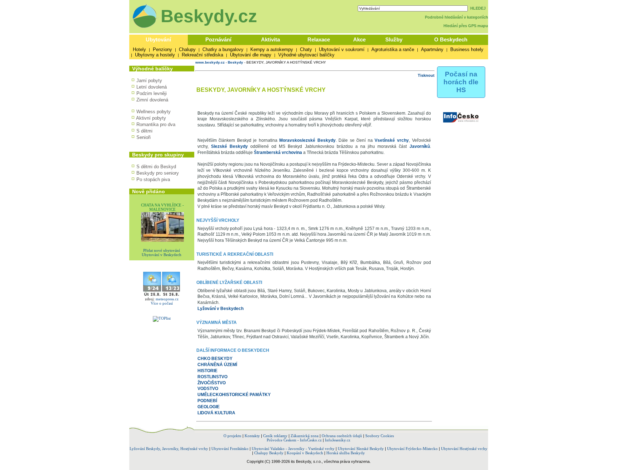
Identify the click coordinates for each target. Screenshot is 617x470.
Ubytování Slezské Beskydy (361, 448)
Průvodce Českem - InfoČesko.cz (294, 440)
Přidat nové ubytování (161, 250)
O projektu (232, 436)
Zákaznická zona (304, 436)
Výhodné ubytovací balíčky (306, 55)
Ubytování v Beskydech (161, 254)
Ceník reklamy (275, 436)
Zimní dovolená (152, 99)
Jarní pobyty (149, 80)
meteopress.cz (167, 299)
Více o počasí (162, 303)
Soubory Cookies (379, 436)
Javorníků (420, 146)
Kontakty (252, 436)
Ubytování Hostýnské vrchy (464, 448)
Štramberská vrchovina (278, 152)
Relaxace (318, 39)
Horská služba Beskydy (345, 453)
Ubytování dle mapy (250, 55)
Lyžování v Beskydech (220, 308)
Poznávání (218, 39)
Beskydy (235, 62)
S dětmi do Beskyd (156, 166)
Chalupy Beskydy (269, 453)
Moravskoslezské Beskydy (307, 140)
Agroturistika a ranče (392, 49)
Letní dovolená (151, 87)
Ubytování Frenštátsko (230, 448)
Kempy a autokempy (271, 49)
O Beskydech (450, 39)
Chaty (306, 49)
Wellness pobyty (153, 111)
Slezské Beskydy (229, 146)
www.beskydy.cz (210, 62)
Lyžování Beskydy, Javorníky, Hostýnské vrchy (169, 448)
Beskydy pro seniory (157, 173)
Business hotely (466, 49)
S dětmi (144, 131)
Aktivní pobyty (151, 118)
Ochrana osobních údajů (342, 436)
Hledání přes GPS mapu (465, 26)
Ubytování (158, 39)
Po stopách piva (153, 179)
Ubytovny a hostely (155, 55)
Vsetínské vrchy (392, 140)
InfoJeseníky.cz (337, 440)
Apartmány (432, 49)
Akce (359, 39)
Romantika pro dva (155, 124)
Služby (393, 39)
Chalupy (187, 49)
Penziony (162, 49)
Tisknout (426, 75)
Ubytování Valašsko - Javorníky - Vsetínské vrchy (293, 448)
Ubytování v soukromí (342, 49)
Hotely (139, 49)
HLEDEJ (478, 8)
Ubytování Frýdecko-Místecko (412, 448)
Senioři (143, 137)
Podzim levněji (151, 93)
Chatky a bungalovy (223, 49)
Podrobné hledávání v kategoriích (456, 17)
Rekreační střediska (202, 55)
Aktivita (270, 39)
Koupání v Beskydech (305, 453)
